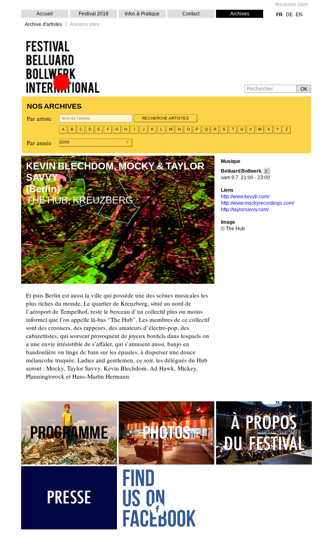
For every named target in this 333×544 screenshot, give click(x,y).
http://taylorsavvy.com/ (245, 209)
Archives (239, 14)
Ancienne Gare (291, 4)
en (299, 14)
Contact (190, 14)
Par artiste (39, 118)
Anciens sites (84, 24)
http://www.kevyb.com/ (245, 196)
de (289, 14)
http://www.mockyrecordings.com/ (257, 203)
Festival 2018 (93, 14)
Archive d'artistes (43, 24)
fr (279, 14)
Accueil (45, 14)
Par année (39, 143)
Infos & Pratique (142, 14)
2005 (64, 142)
